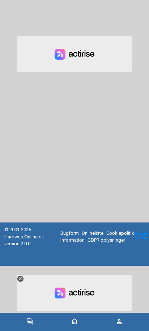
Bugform (69, 233)
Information (72, 240)
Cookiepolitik (120, 233)
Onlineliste (92, 233)
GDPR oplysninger (106, 240)
